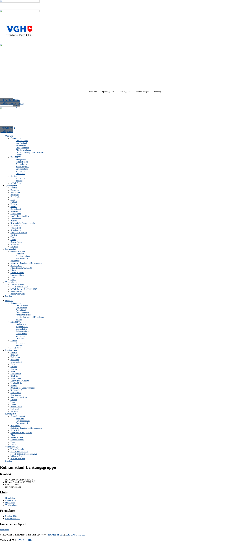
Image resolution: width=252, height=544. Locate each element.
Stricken (13, 235)
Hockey (13, 204)
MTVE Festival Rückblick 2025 (23, 289)
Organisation (15, 138)
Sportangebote (108, 92)
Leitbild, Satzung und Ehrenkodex (30, 152)
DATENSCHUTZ (75, 534)
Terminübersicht (17, 284)
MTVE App (15, 183)
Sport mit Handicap (18, 232)
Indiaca (13, 206)
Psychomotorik (22, 258)
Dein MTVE (15, 157)
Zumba (13, 280)
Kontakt (19, 181)
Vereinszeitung (22, 169)
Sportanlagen (21, 164)
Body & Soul (16, 265)
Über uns (93, 92)
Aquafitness (15, 261)
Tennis (13, 239)
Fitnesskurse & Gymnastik (21, 268)
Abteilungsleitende (23, 150)
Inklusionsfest (16, 291)
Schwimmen (15, 230)
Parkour (13, 221)
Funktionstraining (23, 256)
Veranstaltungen (142, 92)
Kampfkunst (15, 209)
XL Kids (14, 247)
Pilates (13, 270)
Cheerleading (16, 197)
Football (13, 188)
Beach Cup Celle (17, 294)
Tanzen (13, 237)
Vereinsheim (21, 171)
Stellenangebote (22, 166)
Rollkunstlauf (16, 225)
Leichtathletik (16, 218)
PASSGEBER (25, 540)
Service (13, 176)
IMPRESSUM (56, 534)
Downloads (20, 173)
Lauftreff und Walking (19, 216)
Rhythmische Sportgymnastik (22, 223)
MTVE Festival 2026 (19, 287)
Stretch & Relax (17, 272)
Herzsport (20, 254)
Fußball (13, 202)
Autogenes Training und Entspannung (26, 263)
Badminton (15, 192)
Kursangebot (125, 92)
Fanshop (157, 92)
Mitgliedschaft (22, 162)
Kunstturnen (15, 214)
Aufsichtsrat (21, 145)
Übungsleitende (22, 148)
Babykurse (14, 190)
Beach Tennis (16, 242)
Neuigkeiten (21, 159)
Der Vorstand (21, 143)
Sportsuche (20, 178)
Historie (19, 155)
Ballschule (14, 195)
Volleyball (14, 244)
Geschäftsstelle (22, 140)
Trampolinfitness (17, 275)
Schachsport (15, 228)
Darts (12, 199)
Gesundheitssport (17, 251)
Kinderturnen (16, 211)
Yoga (12, 277)
